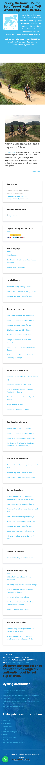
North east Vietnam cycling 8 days (20, 504)
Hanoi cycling (12, 255)
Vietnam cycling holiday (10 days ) (20, 296)
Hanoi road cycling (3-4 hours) (19, 428)
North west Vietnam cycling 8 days (20, 315)
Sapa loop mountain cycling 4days (20, 320)
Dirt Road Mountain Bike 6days (19, 330)
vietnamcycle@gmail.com (26, 42)
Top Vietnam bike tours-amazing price (18, 704)
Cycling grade (8, 726)
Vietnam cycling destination (14, 690)
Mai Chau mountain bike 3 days (19, 335)
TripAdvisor (7, 740)
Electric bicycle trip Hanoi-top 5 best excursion (21, 695)
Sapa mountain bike (15, 404)
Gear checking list (10, 737)
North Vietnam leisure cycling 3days (21, 477)
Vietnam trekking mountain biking (20, 558)
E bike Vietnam (8, 693)
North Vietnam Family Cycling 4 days (21, 291)
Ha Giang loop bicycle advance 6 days (22, 584)
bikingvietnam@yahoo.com (23, 45)
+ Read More (36, 171)
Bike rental (7, 723)
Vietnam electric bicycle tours (27, 155)
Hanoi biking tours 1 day (16, 267)
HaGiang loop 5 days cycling (18, 609)
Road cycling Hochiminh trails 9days (21, 438)
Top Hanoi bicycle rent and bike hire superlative (21, 701)
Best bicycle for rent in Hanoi (14, 707)
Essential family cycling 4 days (19, 286)
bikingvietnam (22, 152)
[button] (5, 759)
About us (6, 720)
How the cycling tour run (12, 731)
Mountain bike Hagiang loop (18, 409)
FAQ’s (5, 729)
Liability (5, 734)
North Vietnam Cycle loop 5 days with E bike (22, 145)
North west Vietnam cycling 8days (20, 516)
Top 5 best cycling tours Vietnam (16, 698)
